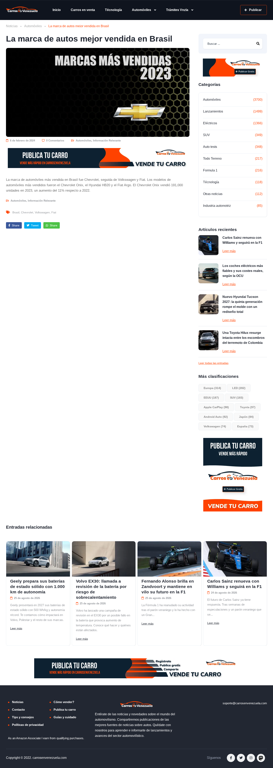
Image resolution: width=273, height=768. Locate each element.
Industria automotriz (217, 205)
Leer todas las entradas (213, 363)
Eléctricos (210, 123)
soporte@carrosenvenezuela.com (245, 703)
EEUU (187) (211, 397)
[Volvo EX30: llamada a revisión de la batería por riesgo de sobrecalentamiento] (104, 559)
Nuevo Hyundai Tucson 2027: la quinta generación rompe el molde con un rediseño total (242, 304)
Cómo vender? (64, 702)
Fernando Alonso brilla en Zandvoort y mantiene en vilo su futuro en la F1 (167, 586)
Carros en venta (83, 10)
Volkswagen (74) (215, 426)
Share (15, 225)
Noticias (12, 26)
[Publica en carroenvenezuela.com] (97, 158)
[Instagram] (251, 758)
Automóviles (141, 10)
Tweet (34, 225)
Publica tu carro (65, 709)
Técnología (113, 10)
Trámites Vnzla (177, 10)
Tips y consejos (23, 717)
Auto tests (210, 146)
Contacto (18, 709)
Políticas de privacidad (28, 724)
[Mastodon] (261, 758)
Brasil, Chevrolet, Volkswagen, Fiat (34, 212)
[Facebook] (231, 758)
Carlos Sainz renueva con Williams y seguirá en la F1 (242, 240)
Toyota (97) (247, 407)
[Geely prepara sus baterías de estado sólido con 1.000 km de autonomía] (38, 559)
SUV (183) (236, 397)
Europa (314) (212, 388)
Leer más (229, 251)
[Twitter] (241, 758)
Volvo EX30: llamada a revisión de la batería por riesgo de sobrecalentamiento (101, 589)
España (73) (245, 426)
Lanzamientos (213, 111)
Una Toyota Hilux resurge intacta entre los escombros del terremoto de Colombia (243, 337)
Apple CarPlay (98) (216, 407)
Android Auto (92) (216, 416)
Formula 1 (210, 170)
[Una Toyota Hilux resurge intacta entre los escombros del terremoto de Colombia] (208, 340)
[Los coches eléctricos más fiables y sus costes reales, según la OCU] (208, 273)
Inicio (57, 10)
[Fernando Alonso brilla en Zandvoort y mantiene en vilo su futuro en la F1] (169, 559)
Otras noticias (212, 194)
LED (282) (238, 388)
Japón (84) (246, 416)
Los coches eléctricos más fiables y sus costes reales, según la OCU (242, 271)
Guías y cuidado (65, 717)
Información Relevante (107, 140)
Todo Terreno (212, 158)
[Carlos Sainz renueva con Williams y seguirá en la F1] (208, 245)
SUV (206, 135)
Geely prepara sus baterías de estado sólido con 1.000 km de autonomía (37, 586)
